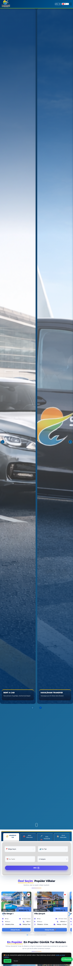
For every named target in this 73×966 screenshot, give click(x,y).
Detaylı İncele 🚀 (16, 930)
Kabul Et (7, 961)
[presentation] (2, 442)
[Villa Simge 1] (16, 901)
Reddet (16, 961)
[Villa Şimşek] (50, 901)
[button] (32, 708)
